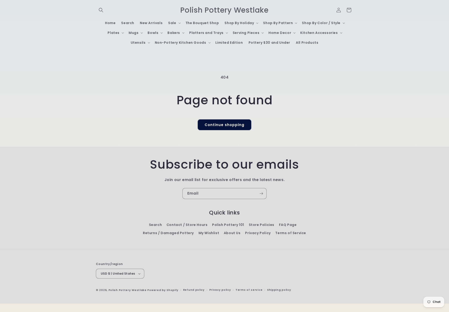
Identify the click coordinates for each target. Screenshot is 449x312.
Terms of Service (290, 233)
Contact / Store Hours (187, 224)
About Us (232, 233)
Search (155, 224)
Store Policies (261, 224)
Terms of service (248, 290)
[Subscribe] (261, 193)
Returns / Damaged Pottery (168, 233)
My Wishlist (209, 233)
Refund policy (194, 290)
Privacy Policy (258, 233)
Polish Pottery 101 (228, 224)
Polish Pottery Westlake (128, 290)
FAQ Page (288, 224)
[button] (101, 10)
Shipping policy (279, 290)
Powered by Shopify (162, 290)
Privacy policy (220, 290)
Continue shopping (224, 124)
